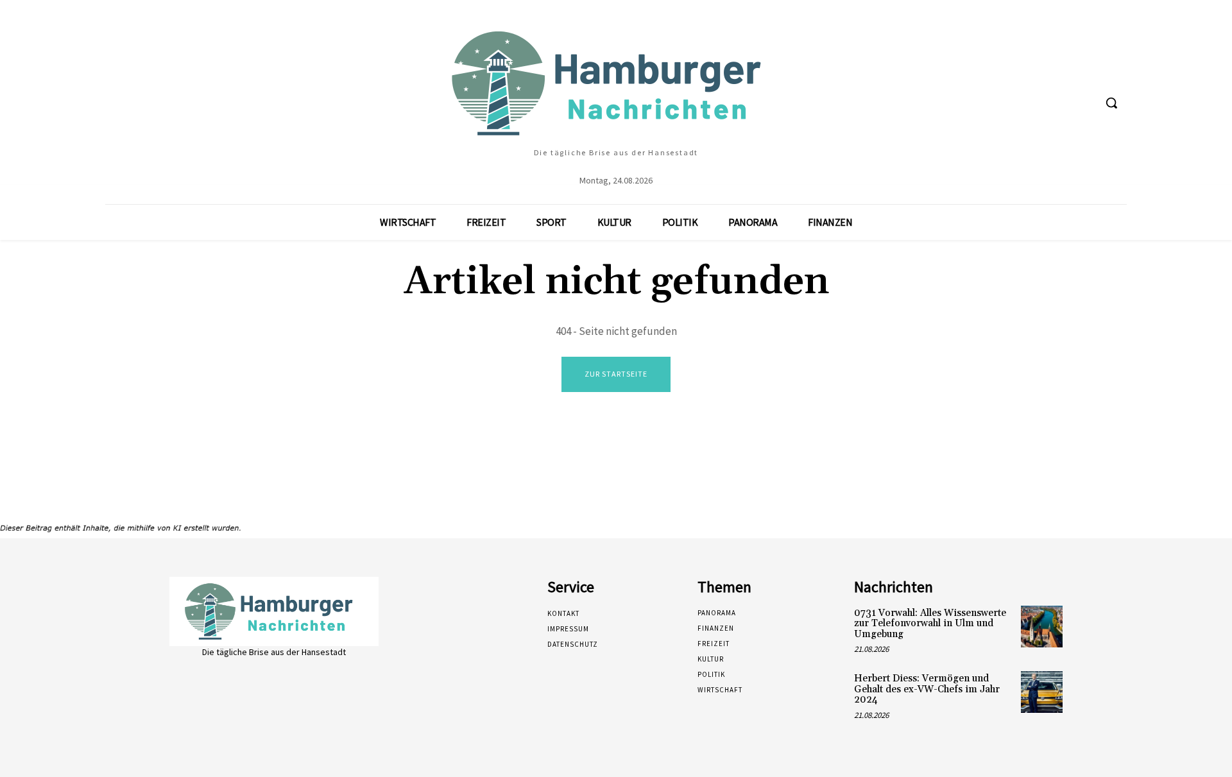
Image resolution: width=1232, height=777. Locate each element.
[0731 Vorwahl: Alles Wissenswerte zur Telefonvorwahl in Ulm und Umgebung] (1042, 626)
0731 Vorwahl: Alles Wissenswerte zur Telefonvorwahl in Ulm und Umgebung (930, 623)
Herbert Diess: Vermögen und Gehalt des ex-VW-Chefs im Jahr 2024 (927, 689)
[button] (1111, 102)
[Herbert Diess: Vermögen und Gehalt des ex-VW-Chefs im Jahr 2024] (1042, 692)
